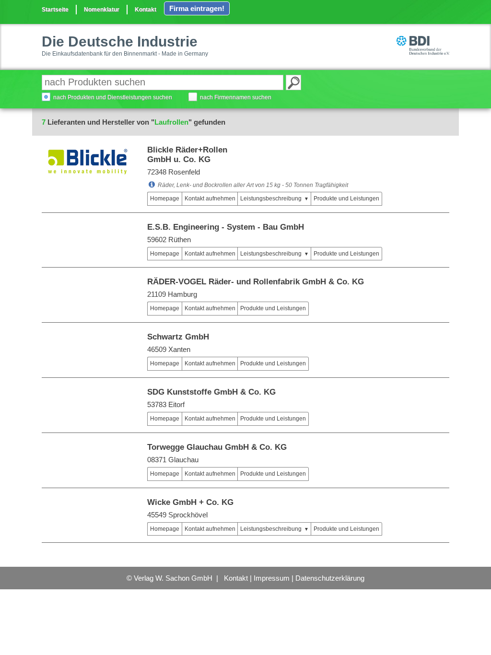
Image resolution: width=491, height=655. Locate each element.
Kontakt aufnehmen (210, 198)
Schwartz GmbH (178, 336)
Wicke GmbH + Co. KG (190, 502)
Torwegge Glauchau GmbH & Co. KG (217, 447)
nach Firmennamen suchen (235, 97)
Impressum (272, 578)
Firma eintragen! (196, 8)
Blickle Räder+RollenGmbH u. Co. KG (187, 154)
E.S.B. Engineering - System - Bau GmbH (225, 227)
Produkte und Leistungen (346, 198)
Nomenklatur (101, 9)
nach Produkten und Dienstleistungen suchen (112, 97)
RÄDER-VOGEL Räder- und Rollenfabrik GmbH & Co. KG (255, 281)
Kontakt (145, 9)
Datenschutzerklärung (329, 578)
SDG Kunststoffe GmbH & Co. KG (211, 392)
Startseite (55, 9)
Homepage (164, 198)
